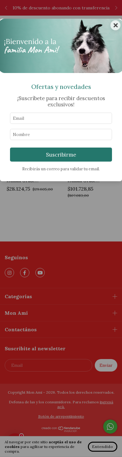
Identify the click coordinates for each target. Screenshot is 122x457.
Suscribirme (61, 154)
